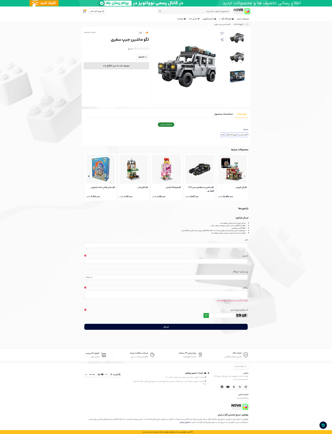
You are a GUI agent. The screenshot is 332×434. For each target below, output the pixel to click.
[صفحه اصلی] (247, 24)
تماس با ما (193, 19)
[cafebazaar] (103, 374)
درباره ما (180, 19)
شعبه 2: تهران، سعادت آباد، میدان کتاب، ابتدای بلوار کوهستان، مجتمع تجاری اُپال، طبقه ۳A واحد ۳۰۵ (169, 382)
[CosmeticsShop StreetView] (166, 169)
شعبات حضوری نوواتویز (194, 373)
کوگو (140, 32)
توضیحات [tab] (241, 114)
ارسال (166, 327)
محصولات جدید (243, 19)
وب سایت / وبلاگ (240, 272)
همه (223, 134)
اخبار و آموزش (208, 19)
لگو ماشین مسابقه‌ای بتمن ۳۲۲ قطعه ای (201, 189)
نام (246, 240)
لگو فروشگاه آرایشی (173, 187)
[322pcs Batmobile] (199, 169)
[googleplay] (115, 374)
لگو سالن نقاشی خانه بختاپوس (103, 187)
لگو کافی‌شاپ (143, 187)
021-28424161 (242, 398)
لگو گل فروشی (241, 187)
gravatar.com (208, 230)
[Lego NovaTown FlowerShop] (232, 169)
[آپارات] (233, 386)
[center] (160, 11)
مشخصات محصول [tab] (223, 114)
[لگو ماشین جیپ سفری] (239, 407)
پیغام (245, 288)
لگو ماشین (243, 134)
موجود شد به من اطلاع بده (116, 66)
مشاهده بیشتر (166, 124)
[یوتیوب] (227, 386)
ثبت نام (93, 11)
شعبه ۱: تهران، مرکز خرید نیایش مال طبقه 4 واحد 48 (185, 377)
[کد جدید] (206, 315)
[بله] (239, 386)
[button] (88, 176)
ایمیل (245, 256)
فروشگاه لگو (226, 19)
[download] (90, 374)
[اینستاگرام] (245, 386)
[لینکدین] (221, 386)
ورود (99, 11)
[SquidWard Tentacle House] (100, 169)
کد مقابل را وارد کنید (239, 310)
